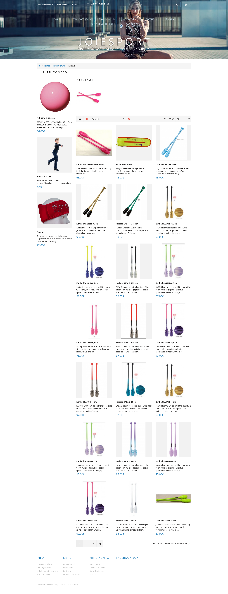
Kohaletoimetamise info (47, 571)
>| (100, 543)
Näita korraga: (168, 118)
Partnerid (67, 571)
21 (178, 119)
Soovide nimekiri (97, 571)
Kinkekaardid (69, 567)
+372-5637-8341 (102, 4)
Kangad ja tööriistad (103, 23)
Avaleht (58, 19)
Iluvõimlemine (59, 66)
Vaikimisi (95, 119)
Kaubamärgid (69, 564)
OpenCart (52, 584)
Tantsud (149, 19)
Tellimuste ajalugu (98, 567)
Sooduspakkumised (72, 574)
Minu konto (95, 564)
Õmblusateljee (79, 19)
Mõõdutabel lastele (45, 574)
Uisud (168, 19)
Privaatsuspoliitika (45, 564)
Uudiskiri (93, 574)
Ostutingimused (44, 567)
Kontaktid (132, 24)
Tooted (129, 19)
